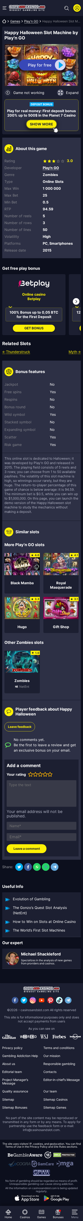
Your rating (16, 774)
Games (15, 21)
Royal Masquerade (61, 585)
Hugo (22, 627)
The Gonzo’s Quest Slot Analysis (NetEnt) (40, 910)
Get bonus (34, 328)
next (76, 301)
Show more (41, 124)
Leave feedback (19, 727)
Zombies (22, 680)
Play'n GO (31, 21)
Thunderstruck (18, 352)
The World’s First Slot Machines (39, 930)
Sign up (77, 8)
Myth (73, 352)
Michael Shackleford (41, 954)
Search (66, 8)
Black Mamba (22, 583)
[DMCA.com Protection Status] (64, 1155)
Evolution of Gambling (31, 899)
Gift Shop (61, 627)
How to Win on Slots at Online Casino (44, 921)
